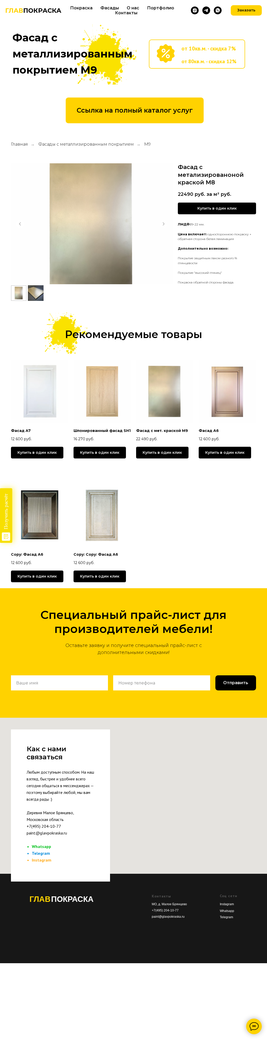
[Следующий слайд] (163, 224)
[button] (217, 208)
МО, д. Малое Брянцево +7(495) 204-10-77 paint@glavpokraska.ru (169, 910)
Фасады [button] (109, 7)
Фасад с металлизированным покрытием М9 (72, 53)
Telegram (41, 853)
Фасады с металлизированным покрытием (86, 144)
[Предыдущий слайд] (20, 224)
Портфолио (160, 7)
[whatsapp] (218, 10)
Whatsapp (41, 846)
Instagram (41, 860)
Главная (19, 144)
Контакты (126, 12)
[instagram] (195, 10)
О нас (133, 7)
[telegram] (206, 10)
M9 (147, 144)
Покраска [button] (81, 7)
